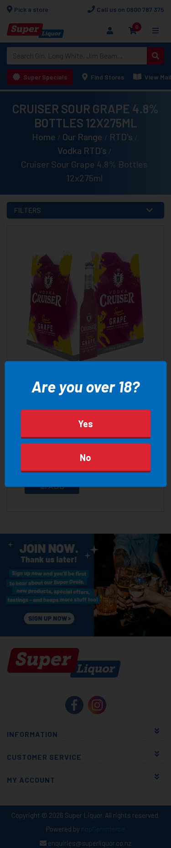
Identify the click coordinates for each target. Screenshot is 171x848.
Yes (85, 423)
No (85, 456)
